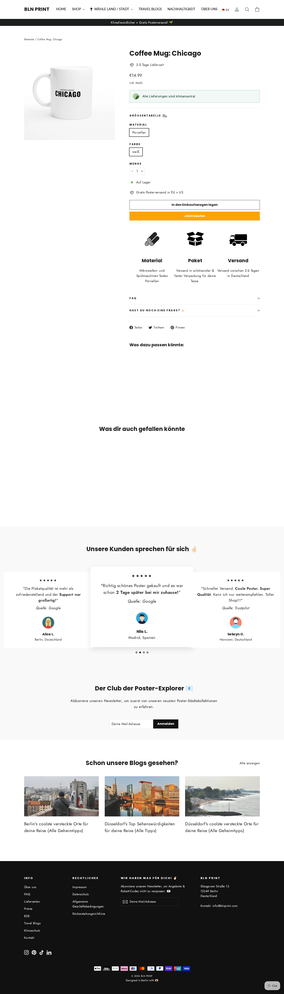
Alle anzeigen (250, 763)
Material (138, 124)
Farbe (135, 144)
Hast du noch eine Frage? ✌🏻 (157, 310)
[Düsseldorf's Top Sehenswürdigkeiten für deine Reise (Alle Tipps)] (142, 796)
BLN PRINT (36, 9)
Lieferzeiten (32, 901)
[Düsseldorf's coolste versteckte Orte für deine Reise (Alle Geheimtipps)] (222, 796)
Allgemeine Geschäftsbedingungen (88, 904)
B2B (27, 916)
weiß (135, 151)
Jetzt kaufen (194, 216)
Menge (135, 163)
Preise (28, 908)
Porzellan (139, 132)
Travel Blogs (32, 923)
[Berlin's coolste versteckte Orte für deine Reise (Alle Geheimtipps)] (61, 796)
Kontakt (29, 937)
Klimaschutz (32, 930)
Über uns (30, 887)
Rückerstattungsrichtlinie (88, 913)
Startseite (29, 39)
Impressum (79, 887)
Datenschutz (80, 894)
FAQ (133, 298)
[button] (226, 9)
